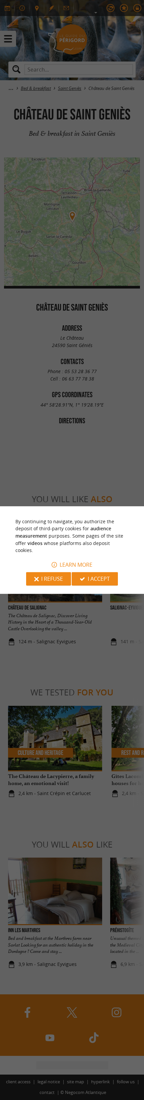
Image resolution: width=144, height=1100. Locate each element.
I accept (99, 578)
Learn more (76, 564)
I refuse (52, 578)
